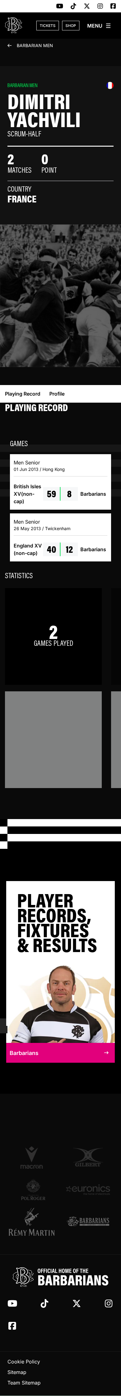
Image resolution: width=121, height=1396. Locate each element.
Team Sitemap (24, 1383)
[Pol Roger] (33, 1189)
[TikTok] (73, 6)
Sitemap (16, 1372)
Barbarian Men (35, 45)
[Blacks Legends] (88, 1222)
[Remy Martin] (33, 1222)
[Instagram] (100, 6)
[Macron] (33, 1157)
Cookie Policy (23, 1362)
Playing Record (22, 394)
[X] (87, 6)
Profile (57, 394)
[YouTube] (59, 6)
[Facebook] (113, 6)
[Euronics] (88, 1189)
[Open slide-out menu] (99, 26)
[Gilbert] (88, 1157)
